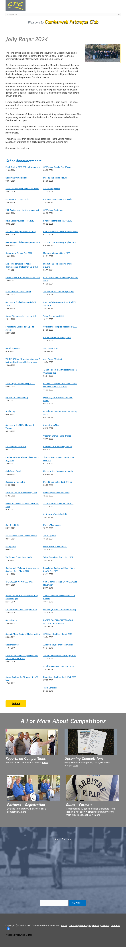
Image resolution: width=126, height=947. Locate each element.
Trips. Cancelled (50, 688)
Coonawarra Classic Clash (17, 199)
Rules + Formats (79, 804)
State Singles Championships (56, 493)
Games (83, 925)
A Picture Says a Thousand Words (58, 645)
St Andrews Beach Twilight (55, 514)
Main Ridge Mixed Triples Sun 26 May (59, 609)
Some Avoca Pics (51, 425)
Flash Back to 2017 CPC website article (23, 167)
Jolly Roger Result (14, 471)
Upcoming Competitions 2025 (56, 253)
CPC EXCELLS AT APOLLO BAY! (19, 582)
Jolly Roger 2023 (50, 348)
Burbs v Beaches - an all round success (60, 231)
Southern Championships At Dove (20, 231)
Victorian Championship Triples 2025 (59, 242)
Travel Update (49, 536)
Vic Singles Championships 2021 (20, 557)
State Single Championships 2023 (20, 383)
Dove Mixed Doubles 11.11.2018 (20, 221)
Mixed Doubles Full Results (55, 178)
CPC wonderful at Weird (16, 446)
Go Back (16, 703)
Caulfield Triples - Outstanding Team (21, 493)
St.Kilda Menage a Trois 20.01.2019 (58, 666)
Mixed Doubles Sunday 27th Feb (57, 482)
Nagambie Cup (12, 645)
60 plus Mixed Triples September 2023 (60, 327)
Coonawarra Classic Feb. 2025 (19, 253)
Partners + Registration (26, 804)
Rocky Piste (11, 546)
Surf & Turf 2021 (13, 525)
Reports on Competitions (26, 758)
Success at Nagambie (15, 482)
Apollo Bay (10, 411)
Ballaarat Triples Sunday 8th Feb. (57, 199)
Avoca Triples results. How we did (21, 316)
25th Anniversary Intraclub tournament (22, 210)
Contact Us (63, 838)
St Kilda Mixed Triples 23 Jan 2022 (58, 503)
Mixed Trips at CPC (14, 348)
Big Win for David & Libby (17, 397)
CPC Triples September (53, 210)
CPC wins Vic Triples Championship (21, 536)
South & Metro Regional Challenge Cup (23, 634)
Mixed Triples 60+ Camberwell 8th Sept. (23, 277)
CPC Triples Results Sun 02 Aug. (57, 167)
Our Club (73, 925)
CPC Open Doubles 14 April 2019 (57, 634)
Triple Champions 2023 (53, 316)
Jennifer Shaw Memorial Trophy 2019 (59, 655)
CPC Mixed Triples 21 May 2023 (57, 337)
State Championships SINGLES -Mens (22, 188)
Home (64, 925)
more (45, 762)
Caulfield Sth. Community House (57, 446)
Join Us (105, 925)
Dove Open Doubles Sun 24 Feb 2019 (59, 677)
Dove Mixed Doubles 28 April (18, 291)
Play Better (94, 925)
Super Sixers (11, 620)
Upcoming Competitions (16, 178)
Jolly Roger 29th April (52, 359)
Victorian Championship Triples (57, 436)
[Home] (16, 1)
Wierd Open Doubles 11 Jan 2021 (58, 557)
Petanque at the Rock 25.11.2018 (57, 221)
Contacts (115, 925)
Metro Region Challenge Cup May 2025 (23, 242)
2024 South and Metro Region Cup (58, 291)
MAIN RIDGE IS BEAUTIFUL (55, 546)
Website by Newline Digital (19, 934)
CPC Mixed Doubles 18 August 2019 (21, 609)
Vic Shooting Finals (51, 188)
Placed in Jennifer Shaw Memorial (58, 471)
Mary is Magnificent (52, 525)
